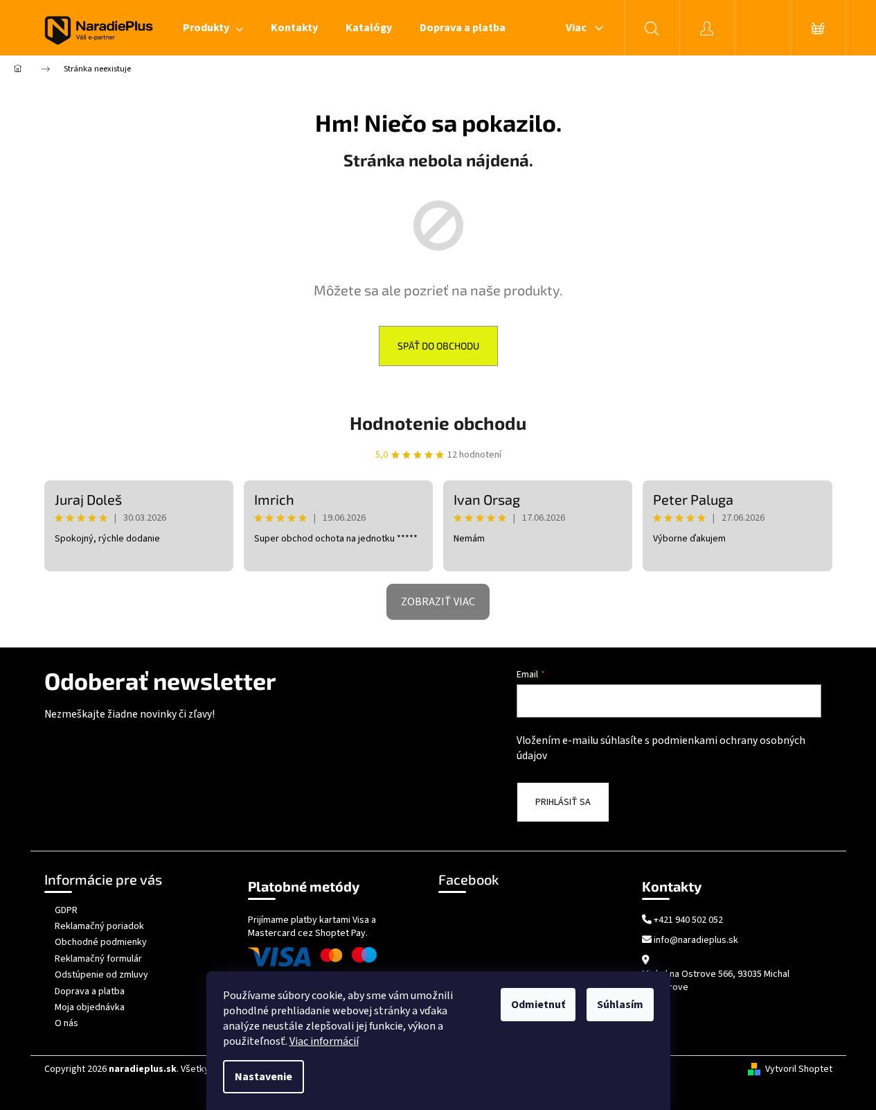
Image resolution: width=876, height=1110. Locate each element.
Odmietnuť (538, 1004)
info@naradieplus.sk (696, 940)
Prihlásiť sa (563, 802)
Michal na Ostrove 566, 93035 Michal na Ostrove (715, 981)
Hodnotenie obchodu (438, 422)
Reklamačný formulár (98, 959)
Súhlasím (620, 1004)
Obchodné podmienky (101, 942)
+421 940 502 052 (688, 920)
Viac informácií (324, 1041)
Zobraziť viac (438, 601)
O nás (66, 1023)
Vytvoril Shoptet (798, 1069)
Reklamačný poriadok (99, 926)
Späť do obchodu (438, 346)
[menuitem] (213, 27)
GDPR (66, 910)
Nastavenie (263, 1076)
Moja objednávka (90, 1007)
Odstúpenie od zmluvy (101, 975)
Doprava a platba (90, 991)
